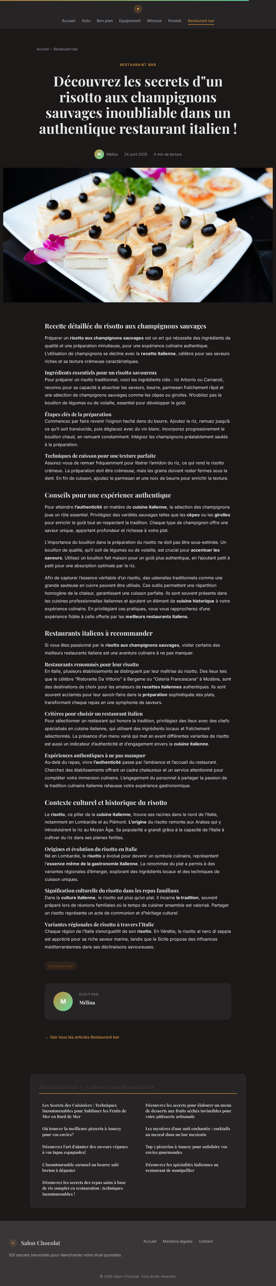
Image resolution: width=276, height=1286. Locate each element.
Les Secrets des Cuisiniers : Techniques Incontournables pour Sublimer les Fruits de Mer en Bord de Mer (84, 1110)
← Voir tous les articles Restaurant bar (82, 1037)
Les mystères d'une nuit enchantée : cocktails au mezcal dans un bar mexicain (188, 1131)
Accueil (68, 20)
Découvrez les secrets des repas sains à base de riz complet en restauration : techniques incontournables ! (84, 1188)
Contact (206, 1241)
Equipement (130, 20)
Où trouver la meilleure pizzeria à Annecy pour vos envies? (81, 1131)
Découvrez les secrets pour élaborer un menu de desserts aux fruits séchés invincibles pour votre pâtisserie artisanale (188, 1110)
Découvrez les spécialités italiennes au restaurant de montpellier (182, 1167)
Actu (86, 20)
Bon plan (105, 20)
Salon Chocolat (40, 1242)
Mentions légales (177, 1241)
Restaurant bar (201, 20)
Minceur (154, 20)
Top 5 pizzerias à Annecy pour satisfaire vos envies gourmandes (186, 1149)
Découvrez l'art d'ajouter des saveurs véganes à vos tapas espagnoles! (85, 1149)
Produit (174, 20)
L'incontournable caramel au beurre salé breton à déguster (80, 1167)
